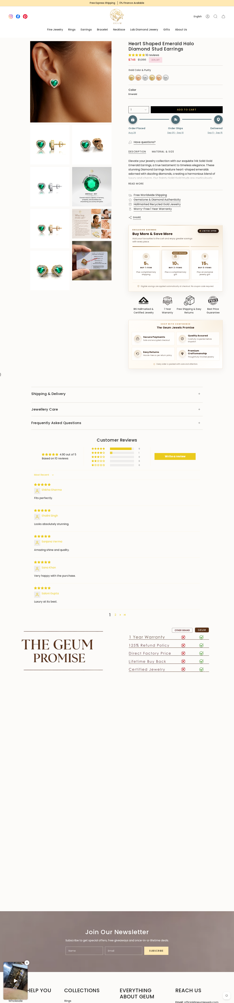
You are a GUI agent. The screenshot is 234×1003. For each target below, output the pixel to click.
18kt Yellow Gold (152, 78)
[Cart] (223, 16)
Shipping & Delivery (48, 393)
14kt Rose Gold (138, 78)
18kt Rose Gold (159, 78)
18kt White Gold (166, 78)
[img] (42, 485)
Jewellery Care (44, 409)
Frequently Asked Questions (56, 422)
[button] (137, 55)
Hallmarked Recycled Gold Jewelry (157, 204)
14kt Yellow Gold (131, 78)
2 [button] (115, 615)
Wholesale (16, 1001)
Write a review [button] (175, 456)
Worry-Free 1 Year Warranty (153, 209)
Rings (67, 1001)
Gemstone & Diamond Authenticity (157, 200)
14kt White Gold (145, 78)
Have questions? (145, 142)
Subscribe (156, 950)
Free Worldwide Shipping (150, 195)
